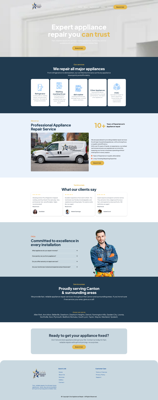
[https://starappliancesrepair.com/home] (37, 7)
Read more (36, 206)
